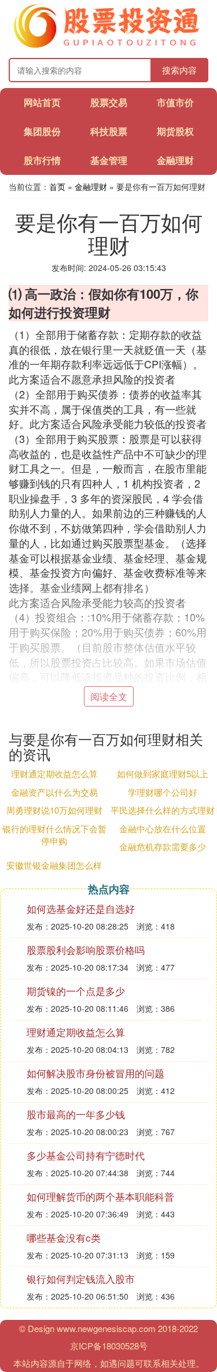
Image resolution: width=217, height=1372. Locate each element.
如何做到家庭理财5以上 (162, 773)
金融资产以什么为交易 (54, 792)
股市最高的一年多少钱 (76, 1114)
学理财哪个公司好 (162, 792)
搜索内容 (179, 70)
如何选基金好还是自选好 (81, 908)
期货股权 (175, 131)
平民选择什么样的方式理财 (163, 810)
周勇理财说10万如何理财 (54, 810)
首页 (57, 186)
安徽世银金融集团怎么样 (54, 865)
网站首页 (42, 102)
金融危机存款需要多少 (162, 846)
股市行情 (42, 160)
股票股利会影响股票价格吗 (86, 949)
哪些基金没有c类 (64, 1237)
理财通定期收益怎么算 (54, 773)
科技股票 (108, 131)
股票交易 (108, 102)
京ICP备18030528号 (109, 1346)
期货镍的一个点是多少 (76, 990)
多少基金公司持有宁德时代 (86, 1155)
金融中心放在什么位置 (162, 828)
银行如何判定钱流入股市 (81, 1278)
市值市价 (175, 102)
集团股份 (42, 131)
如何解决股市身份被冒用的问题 (95, 1073)
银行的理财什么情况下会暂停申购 (54, 834)
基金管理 (108, 160)
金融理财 (175, 160)
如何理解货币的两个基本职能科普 (100, 1196)
